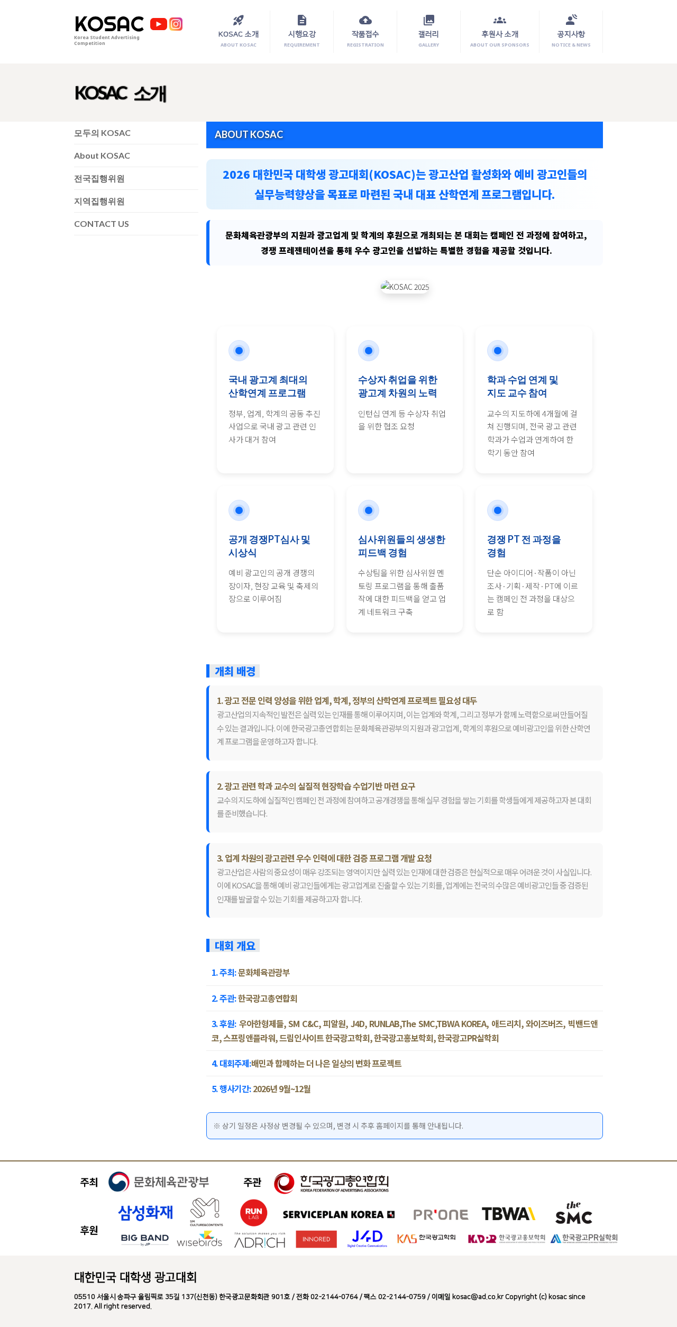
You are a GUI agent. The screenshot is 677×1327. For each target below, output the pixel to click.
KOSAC (109, 24)
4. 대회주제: (231, 1063)
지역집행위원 (99, 201)
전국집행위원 (99, 178)
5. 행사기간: (231, 1088)
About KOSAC (102, 155)
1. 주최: (224, 972)
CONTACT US (101, 223)
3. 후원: (224, 1023)
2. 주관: (224, 998)
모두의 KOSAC (102, 132)
